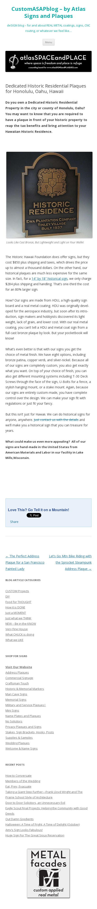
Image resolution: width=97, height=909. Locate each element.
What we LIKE (14, 640)
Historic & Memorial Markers (24, 689)
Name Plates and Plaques (23, 716)
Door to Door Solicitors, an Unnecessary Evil (35, 803)
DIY (7, 596)
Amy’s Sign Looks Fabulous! (24, 830)
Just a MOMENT (15, 613)
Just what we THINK (18, 618)
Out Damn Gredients (19, 819)
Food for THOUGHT (18, 602)
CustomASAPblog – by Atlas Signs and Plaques (48, 12)
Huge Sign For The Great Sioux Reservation (34, 835)
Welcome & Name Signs (21, 748)
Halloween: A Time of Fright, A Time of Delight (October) (42, 824)
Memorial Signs (15, 700)
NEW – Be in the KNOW (20, 624)
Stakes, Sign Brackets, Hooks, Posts (29, 732)
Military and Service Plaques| (25, 705)
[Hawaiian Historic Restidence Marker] (49, 237)
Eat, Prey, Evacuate (18, 786)
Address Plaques (17, 672)
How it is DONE (15, 607)
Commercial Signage (19, 678)
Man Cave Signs (16, 694)
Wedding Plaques (17, 743)
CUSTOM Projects (17, 591)
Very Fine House (16, 629)
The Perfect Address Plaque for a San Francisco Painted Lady (24, 562)
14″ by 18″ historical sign (49, 278)
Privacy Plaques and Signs (23, 727)
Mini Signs (12, 710)
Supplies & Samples (19, 738)
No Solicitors (13, 721)
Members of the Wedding (22, 781)
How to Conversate (18, 776)
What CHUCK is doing (19, 634)
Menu (48, 42)
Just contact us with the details (56, 420)
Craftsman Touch (17, 683)
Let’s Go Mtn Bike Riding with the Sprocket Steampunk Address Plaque (70, 562)
